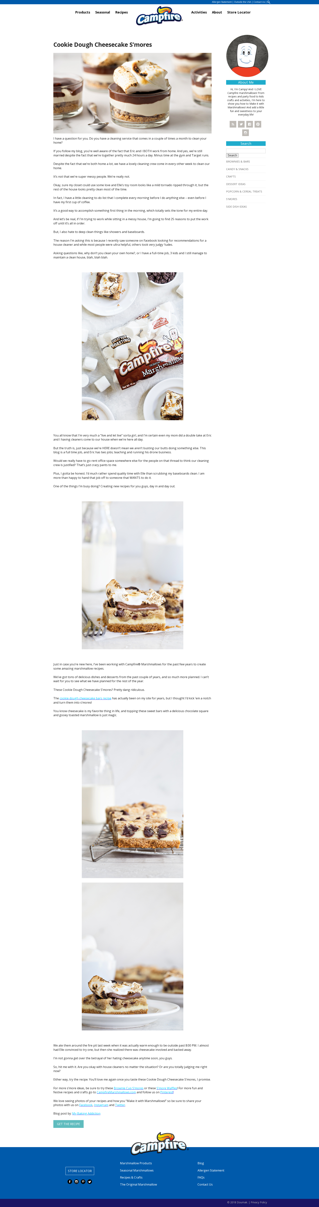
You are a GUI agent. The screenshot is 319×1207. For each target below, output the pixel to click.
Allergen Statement (222, 2)
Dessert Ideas (236, 184)
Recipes (121, 12)
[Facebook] (249, 124)
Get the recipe (68, 1124)
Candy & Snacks (237, 169)
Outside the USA (242, 2)
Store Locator (239, 12)
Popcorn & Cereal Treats (244, 191)
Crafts (231, 176)
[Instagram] (245, 132)
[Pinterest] (258, 124)
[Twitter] (241, 124)
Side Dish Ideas (236, 206)
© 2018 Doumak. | (238, 1202)
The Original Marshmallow (138, 1184)
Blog (201, 1163)
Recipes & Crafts (131, 1177)
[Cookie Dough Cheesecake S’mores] (132, 93)
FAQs (201, 1177)
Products (82, 12)
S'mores (231, 199)
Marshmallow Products (136, 1163)
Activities (199, 12)
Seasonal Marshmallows (137, 1170)
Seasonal (102, 12)
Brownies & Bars (238, 161)
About (217, 12)
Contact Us (259, 2)
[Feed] (233, 124)
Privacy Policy (259, 1202)
